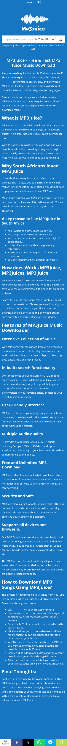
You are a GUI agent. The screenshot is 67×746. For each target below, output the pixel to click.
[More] (61, 742)
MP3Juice (7, 81)
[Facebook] (17, 742)
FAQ (38, 2)
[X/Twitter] (28, 742)
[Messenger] (50, 742)
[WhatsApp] (39, 742)
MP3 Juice (18, 609)
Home (29, 2)
